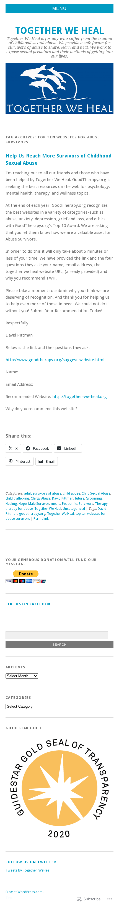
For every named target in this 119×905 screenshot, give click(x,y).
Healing (11, 504)
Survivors (86, 504)
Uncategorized (74, 509)
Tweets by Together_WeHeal (28, 870)
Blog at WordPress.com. (24, 892)
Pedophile (69, 504)
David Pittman (62, 498)
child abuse (71, 493)
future (79, 498)
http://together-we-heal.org (79, 396)
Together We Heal (59, 30)
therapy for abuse (19, 509)
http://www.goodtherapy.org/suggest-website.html (55, 359)
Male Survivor (38, 504)
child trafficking (17, 498)
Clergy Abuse (40, 498)
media (55, 504)
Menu (59, 8)
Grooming (94, 498)
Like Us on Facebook (28, 604)
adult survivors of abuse (42, 493)
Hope (23, 504)
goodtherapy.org (32, 514)
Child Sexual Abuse (96, 493)
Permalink (41, 519)
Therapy (101, 504)
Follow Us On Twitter (31, 862)
